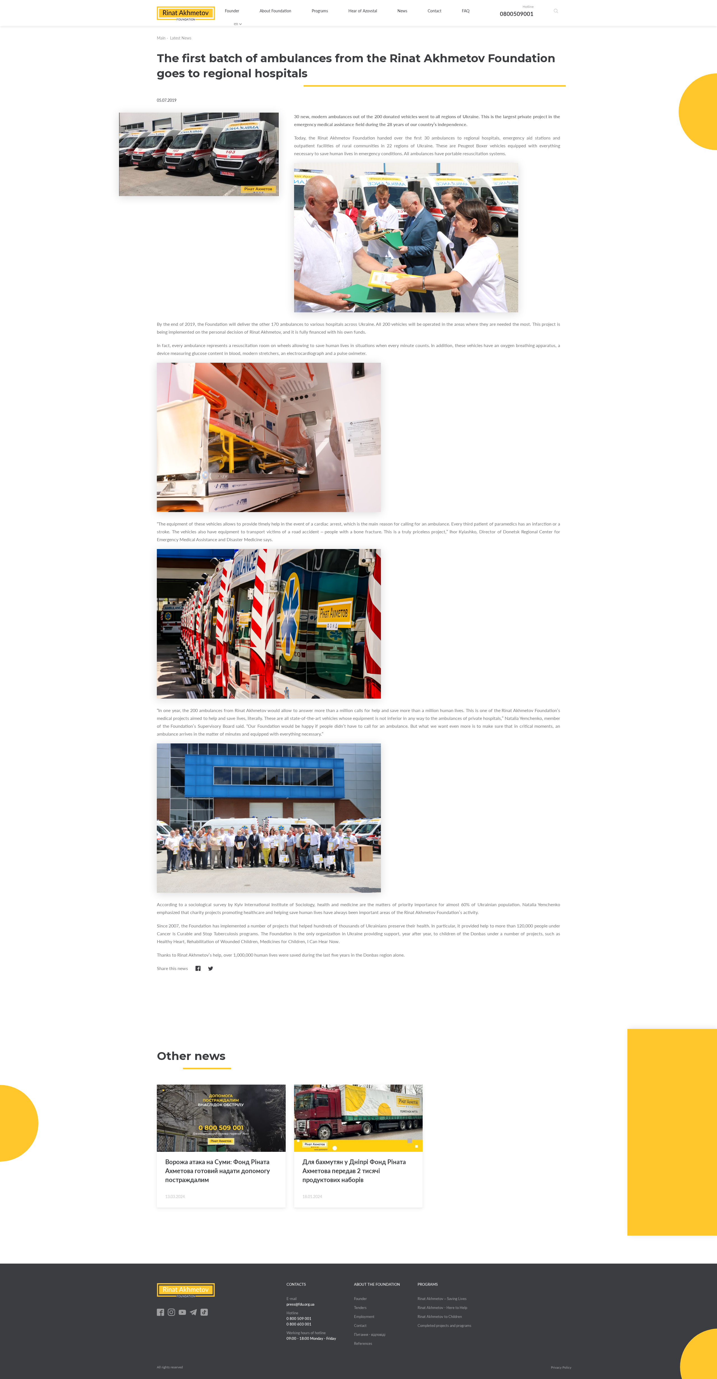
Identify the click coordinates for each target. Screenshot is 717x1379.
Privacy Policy (561, 1367)
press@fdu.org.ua (301, 1304)
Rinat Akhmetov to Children (440, 1316)
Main (161, 38)
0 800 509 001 (299, 1318)
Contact (434, 10)
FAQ (465, 10)
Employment (364, 1316)
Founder (232, 10)
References (363, 1343)
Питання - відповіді (369, 1334)
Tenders (360, 1307)
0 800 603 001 (299, 1324)
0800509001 (517, 13)
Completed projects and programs (444, 1325)
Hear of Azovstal (362, 10)
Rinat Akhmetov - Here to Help (442, 1307)
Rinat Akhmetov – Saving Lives (442, 1298)
